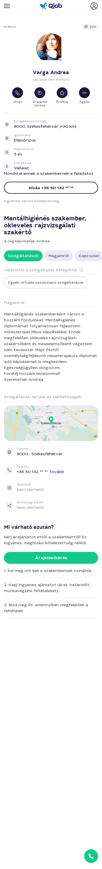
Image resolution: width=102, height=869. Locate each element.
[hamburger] (7, 6)
